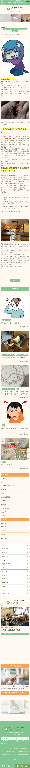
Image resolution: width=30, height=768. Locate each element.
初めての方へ (5, 549)
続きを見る (23, 326)
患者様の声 (5, 582)
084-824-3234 (10, 630)
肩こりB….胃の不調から (8, 464)
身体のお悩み (5, 508)
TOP (3, 545)
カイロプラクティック (7, 485)
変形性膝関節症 (5, 497)
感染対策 (3, 512)
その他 (3, 515)
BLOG (3, 586)
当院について (5, 552)
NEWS (4, 590)
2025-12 (3, 527)
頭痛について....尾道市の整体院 (10, 323)
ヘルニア (3, 493)
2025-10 (3, 534)
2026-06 (3, 523)
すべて (3, 478)
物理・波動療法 (6, 571)
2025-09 (3, 538)
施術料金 (4, 578)
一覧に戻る (16, 280)
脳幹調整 (3, 504)
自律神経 (3, 489)
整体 (2, 482)
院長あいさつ (5, 556)
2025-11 (3, 530)
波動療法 (3, 500)
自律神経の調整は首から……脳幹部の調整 (13, 357)
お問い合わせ (5, 593)
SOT (3, 567)
